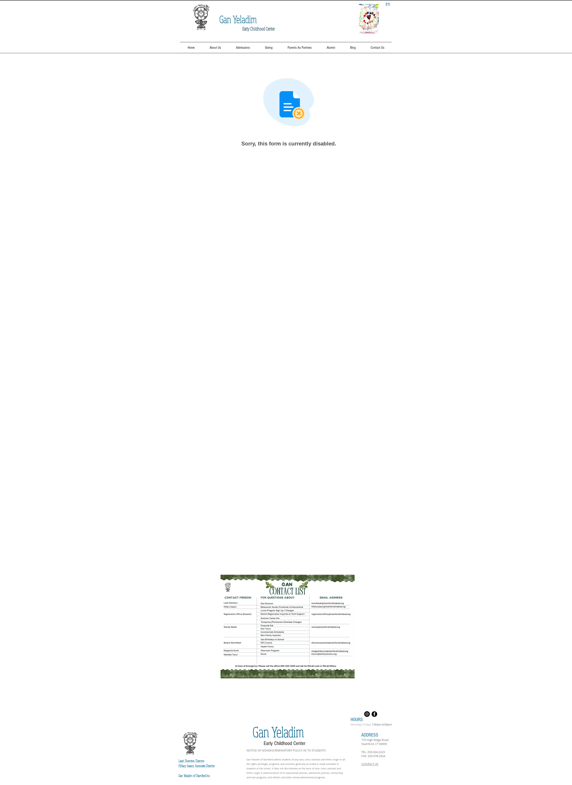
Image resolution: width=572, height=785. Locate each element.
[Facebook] (374, 714)
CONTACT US (369, 764)
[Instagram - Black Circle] (367, 714)
